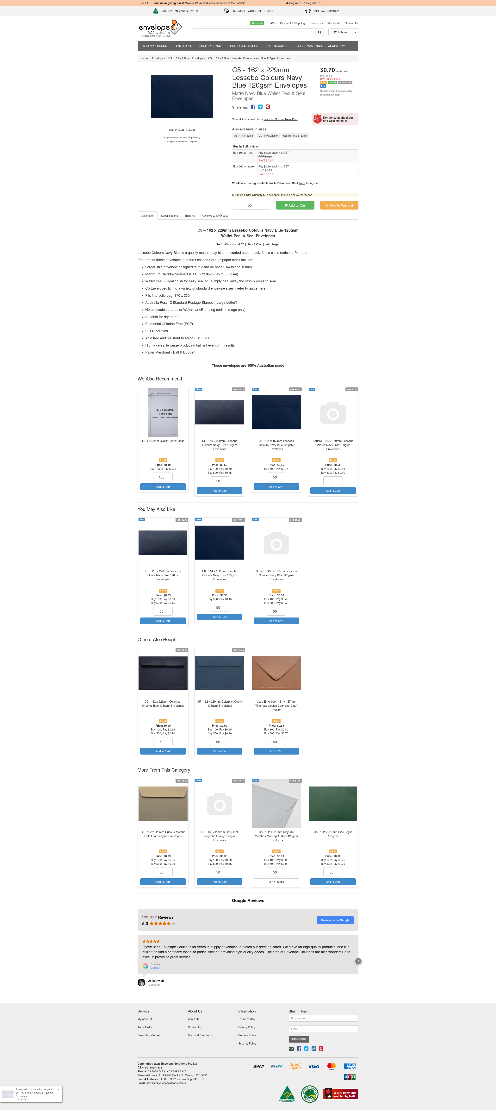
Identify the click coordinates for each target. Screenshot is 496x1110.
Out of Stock (276, 882)
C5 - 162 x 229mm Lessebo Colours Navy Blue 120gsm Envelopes (249, 58)
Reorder (257, 23)
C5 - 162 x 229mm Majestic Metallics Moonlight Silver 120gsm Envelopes (276, 836)
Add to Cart (297, 205)
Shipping (189, 215)
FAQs (272, 23)
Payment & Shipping (292, 23)
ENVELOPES (184, 46)
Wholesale (333, 23)
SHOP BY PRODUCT (156, 46)
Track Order (145, 1027)
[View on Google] (141, 982)
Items (342, 32)
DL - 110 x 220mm (268, 135)
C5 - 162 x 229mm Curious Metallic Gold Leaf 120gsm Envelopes (163, 834)
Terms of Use (246, 1019)
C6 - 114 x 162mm (243, 135)
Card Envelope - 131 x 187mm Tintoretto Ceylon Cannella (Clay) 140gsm (276, 705)
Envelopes (158, 58)
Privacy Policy (246, 1027)
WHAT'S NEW (336, 46)
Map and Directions (200, 1035)
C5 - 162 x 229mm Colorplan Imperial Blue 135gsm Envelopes (163, 703)
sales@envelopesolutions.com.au (167, 1083)
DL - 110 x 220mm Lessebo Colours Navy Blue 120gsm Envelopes (219, 445)
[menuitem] (253, 106)
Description (147, 215)
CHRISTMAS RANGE (310, 46)
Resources (316, 23)
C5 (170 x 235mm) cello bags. (260, 244)
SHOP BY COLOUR (278, 46)
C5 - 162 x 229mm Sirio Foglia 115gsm (333, 834)
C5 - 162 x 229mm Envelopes (186, 58)
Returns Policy (247, 1035)
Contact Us (351, 23)
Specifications (169, 215)
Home (144, 58)
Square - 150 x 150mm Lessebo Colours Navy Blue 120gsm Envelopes (333, 445)
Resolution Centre (149, 1035)
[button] (137, 961)
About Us (193, 1019)
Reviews (207, 215)
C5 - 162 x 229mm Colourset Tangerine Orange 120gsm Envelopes (219, 836)
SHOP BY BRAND (210, 46)
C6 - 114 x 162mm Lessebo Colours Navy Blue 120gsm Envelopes (276, 445)
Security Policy (247, 1043)
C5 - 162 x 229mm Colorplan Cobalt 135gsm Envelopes (219, 703)
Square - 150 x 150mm (295, 135)
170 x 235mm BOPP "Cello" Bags (163, 441)
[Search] (320, 32)
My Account (145, 1019)
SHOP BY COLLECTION (243, 46)
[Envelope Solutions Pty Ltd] (161, 28)
